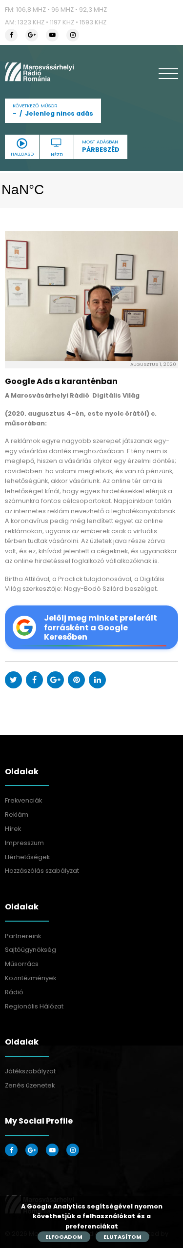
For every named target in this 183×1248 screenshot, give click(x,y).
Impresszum (24, 843)
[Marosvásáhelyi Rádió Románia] (39, 72)
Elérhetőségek (27, 857)
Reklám (16, 814)
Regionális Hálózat (34, 1006)
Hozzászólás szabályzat (42, 870)
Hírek (13, 829)
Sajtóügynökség (30, 950)
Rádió (14, 992)
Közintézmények (30, 978)
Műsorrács (22, 964)
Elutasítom (122, 1237)
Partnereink (23, 936)
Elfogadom (63, 1237)
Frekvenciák (23, 800)
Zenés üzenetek (30, 1085)
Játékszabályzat (30, 1071)
